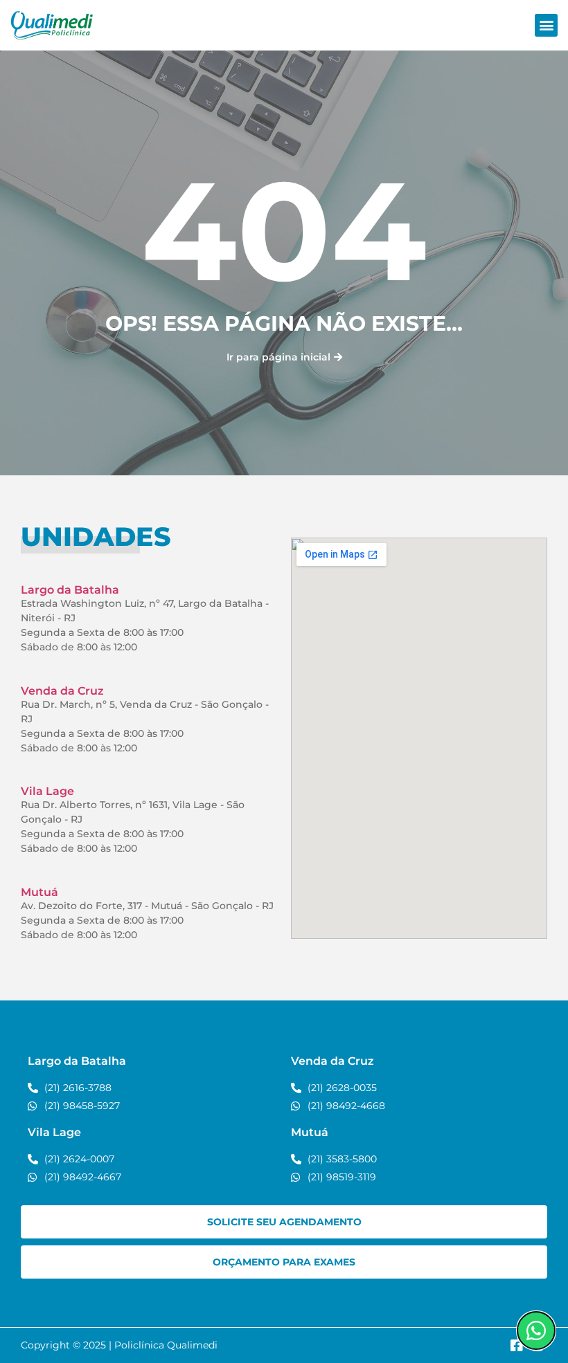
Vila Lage (47, 791)
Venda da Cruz (62, 690)
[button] (546, 25)
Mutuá (39, 892)
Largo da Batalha (70, 589)
